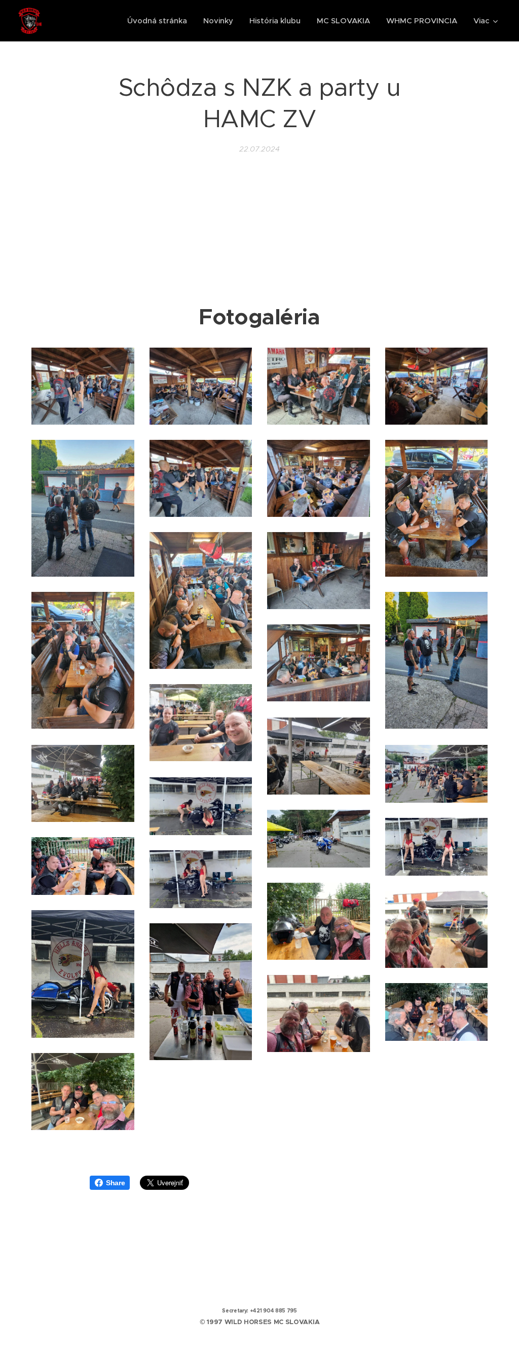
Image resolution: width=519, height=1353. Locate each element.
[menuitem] (160, 20)
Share (115, 1183)
